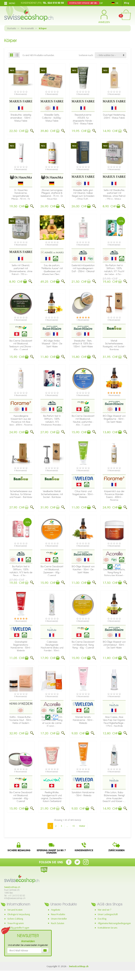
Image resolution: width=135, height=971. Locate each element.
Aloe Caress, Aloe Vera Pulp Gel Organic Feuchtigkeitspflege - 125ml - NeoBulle (114, 721)
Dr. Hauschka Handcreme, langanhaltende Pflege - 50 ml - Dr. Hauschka (20, 196)
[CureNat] (20, 327)
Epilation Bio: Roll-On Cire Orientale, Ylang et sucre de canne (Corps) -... (52, 721)
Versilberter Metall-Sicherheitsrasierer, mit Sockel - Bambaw (52, 494)
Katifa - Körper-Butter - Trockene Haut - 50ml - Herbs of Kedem (20, 720)
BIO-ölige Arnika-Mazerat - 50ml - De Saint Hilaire (52, 343)
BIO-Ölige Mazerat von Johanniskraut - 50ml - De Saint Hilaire (114, 645)
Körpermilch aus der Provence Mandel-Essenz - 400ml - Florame (114, 495)
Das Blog (102, 918)
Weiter (82, 825)
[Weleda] (83, 478)
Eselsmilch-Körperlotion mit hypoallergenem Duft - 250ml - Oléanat (83, 268)
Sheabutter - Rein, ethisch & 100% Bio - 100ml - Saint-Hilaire (83, 343)
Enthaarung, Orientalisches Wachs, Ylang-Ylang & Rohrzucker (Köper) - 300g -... (114, 572)
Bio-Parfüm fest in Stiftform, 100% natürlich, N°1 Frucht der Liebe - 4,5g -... (114, 269)
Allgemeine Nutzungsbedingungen (114, 923)
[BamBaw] (114, 327)
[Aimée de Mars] (51, 252)
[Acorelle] (114, 553)
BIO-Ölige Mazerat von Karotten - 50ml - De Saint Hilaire (83, 569)
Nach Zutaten (57, 923)
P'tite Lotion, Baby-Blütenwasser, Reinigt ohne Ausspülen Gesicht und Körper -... (114, 797)
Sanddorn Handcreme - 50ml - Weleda (83, 794)
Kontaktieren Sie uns (107, 927)
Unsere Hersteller (59, 918)
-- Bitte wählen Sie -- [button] (106, 55)
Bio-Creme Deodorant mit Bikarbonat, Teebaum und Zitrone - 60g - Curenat (20, 345)
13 (73, 825)
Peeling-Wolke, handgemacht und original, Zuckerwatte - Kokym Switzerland (52, 797)
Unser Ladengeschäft (108, 914)
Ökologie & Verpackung (18, 914)
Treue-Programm (15, 923)
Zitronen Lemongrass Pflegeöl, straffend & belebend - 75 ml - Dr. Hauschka (52, 194)
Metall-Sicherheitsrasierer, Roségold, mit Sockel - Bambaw (114, 345)
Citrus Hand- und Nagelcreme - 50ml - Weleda (83, 494)
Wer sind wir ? (104, 909)
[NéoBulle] (52, 629)
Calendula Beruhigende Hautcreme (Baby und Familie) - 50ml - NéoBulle (52, 648)
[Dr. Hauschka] (20, 177)
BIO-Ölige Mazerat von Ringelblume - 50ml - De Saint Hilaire (114, 419)
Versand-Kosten (14, 909)
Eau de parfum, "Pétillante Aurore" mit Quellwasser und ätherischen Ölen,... (52, 269)
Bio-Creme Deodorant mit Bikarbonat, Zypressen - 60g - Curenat (52, 571)
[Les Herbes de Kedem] (20, 703)
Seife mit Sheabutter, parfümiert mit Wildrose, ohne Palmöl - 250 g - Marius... (114, 194)
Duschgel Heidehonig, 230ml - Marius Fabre (114, 116)
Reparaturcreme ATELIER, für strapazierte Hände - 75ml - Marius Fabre (83, 119)
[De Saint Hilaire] (52, 327)
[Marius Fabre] (20, 101)
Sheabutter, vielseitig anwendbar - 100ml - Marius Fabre (20, 117)
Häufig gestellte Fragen (18, 927)
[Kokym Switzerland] (52, 779)
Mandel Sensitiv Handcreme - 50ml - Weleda (83, 720)
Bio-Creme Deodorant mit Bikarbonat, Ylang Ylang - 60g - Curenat (83, 645)
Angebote (55, 909)
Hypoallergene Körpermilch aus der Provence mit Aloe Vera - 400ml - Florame (20, 420)
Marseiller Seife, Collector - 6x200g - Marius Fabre (52, 117)
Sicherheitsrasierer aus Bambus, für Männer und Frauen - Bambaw (20, 494)
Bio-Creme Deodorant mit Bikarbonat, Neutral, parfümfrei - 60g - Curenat (83, 420)
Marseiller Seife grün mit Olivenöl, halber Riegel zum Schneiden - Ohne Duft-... (83, 194)
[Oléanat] (83, 252)
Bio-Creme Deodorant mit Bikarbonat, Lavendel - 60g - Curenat (20, 797)
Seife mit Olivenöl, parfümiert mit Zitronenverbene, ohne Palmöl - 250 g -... (20, 269)
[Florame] (21, 403)
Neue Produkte (58, 914)
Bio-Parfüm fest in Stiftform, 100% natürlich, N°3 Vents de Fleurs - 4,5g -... (20, 571)
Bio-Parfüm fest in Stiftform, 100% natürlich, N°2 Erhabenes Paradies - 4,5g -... (52, 422)
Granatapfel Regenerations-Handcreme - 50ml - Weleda (21, 646)
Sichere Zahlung (15, 918)
